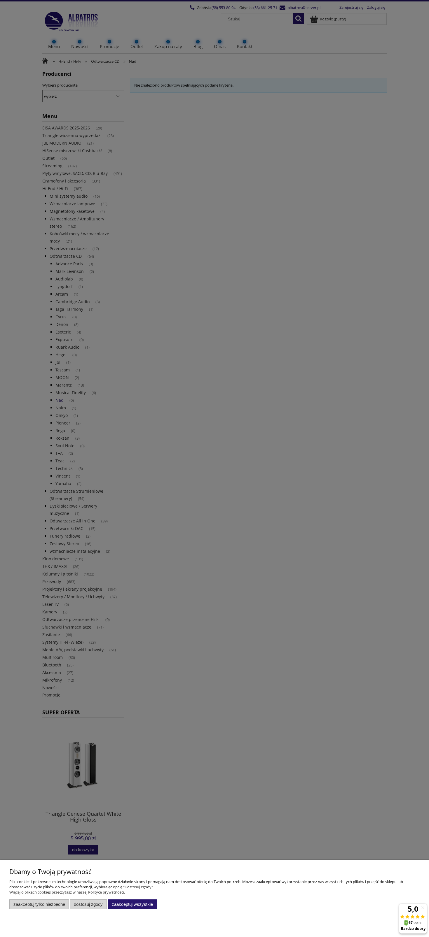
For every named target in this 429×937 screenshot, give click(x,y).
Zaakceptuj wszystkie (132, 904)
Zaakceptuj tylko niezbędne (39, 904)
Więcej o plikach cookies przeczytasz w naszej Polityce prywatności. (67, 892)
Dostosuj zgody (88, 904)
